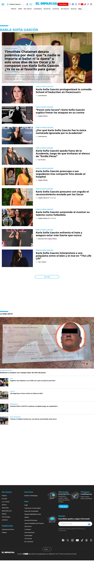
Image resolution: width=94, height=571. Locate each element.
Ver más (47, 277)
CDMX (20, 8)
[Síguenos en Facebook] (72, 4)
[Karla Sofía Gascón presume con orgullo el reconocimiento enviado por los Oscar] (17, 197)
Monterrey (47, 8)
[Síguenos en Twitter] (75, 4)
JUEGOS (13, 8)
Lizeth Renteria (42, 95)
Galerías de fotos (8, 529)
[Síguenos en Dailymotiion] (91, 540)
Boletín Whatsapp (31, 495)
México (4, 495)
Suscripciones (29, 532)
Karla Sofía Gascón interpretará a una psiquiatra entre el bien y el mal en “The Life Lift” (63, 256)
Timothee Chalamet (11, 48)
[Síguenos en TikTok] (85, 4)
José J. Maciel (42, 262)
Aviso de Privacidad (31, 511)
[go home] (8, 552)
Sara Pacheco (13, 71)
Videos (4, 532)
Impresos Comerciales (32, 508)
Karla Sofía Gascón (44, 86)
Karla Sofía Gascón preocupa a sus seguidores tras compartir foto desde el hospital (60, 174)
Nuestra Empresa (30, 520)
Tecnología (6, 517)
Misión (26, 517)
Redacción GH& (43, 238)
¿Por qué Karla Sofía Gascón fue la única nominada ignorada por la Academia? (61, 132)
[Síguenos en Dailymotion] (91, 4)
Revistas (74, 8)
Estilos (4, 514)
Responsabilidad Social (32, 514)
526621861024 (64, 494)
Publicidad (28, 535)
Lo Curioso (5, 502)
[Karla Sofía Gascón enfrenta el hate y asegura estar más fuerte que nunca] (17, 237)
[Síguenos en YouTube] (82, 4)
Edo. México (28, 8)
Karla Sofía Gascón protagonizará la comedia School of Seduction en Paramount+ (64, 91)
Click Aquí (63, 506)
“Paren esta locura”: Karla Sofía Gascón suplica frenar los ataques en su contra (60, 111)
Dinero (4, 505)
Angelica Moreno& (43, 198)
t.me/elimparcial (86, 494)
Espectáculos (7, 511)
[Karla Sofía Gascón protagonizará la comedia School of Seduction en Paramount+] (17, 94)
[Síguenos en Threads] (88, 4)
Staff (26, 505)
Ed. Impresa (65, 8)
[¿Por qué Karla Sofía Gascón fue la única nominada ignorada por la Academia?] (17, 135)
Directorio (28, 526)
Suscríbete (63, 4)
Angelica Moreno (43, 116)
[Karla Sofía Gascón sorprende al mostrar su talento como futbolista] (17, 217)
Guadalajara (38, 8)
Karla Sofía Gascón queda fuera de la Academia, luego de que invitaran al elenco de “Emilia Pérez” (63, 153)
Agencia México (52, 238)
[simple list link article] (47, 343)
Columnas (55, 8)
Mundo (4, 498)
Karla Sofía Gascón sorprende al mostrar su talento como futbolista (63, 213)
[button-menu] (3, 4)
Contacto (27, 529)
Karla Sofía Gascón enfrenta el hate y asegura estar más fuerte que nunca (59, 234)
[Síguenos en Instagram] (79, 4)
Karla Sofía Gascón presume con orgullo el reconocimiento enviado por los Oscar (62, 193)
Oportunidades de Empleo (34, 523)
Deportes (5, 508)
